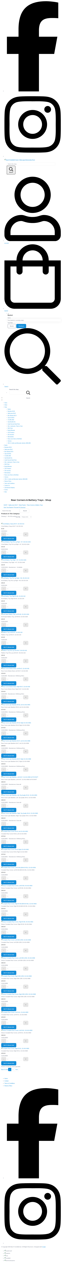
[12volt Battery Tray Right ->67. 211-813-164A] (13, 560)
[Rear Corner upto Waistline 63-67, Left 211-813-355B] (15, 741)
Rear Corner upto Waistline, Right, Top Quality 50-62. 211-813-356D (19, 815)
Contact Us (7, 485)
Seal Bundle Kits (12, 421)
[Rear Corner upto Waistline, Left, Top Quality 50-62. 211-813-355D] (19, 795)
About (5, 404)
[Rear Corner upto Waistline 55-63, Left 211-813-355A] (15, 704)
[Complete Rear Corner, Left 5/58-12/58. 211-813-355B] (16, 940)
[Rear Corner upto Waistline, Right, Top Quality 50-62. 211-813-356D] (19, 813)
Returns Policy (7, 481)
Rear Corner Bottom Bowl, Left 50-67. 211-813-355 (14, 671)
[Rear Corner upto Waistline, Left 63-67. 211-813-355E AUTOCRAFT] (19, 777)
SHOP (5, 505)
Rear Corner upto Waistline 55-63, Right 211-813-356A (15, 725)
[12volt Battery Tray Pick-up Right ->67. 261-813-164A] (16, 542)
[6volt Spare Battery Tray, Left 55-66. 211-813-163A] (15, 614)
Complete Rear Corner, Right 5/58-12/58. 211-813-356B (15, 978)
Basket (12, 326)
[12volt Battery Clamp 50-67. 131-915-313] (12, 523)
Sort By (18, 517)
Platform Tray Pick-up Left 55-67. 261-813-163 (13, 653)
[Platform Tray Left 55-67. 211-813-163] (11, 632)
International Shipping (9, 487)
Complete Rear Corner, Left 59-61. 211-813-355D (14, 1014)
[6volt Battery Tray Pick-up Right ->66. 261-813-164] (15, 578)
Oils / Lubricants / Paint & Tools (15, 426)
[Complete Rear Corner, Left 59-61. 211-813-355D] (14, 1012)
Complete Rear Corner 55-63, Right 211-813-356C (14, 852)
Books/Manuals (11, 430)
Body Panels (22, 505)
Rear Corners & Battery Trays (35, 505)
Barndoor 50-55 (11, 411)
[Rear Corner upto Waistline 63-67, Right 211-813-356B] (16, 759)
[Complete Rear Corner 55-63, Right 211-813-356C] (15, 849)
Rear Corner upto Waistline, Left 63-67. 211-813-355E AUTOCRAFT (19, 779)
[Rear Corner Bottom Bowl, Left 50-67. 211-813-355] (15, 668)
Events (6, 489)
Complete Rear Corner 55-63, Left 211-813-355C (14, 833)
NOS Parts (10, 428)
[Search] (28, 392)
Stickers (10, 441)
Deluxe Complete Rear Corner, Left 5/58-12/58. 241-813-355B (17, 960)
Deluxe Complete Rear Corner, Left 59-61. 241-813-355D (16, 1032)
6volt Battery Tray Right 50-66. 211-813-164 (12, 598)
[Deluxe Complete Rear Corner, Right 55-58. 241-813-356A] (17, 921)
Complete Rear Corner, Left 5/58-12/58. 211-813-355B (15, 942)
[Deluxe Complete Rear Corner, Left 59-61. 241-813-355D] (16, 1030)
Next (17, 1069)
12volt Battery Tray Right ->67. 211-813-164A (13, 562)
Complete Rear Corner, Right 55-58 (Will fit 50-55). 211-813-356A (18, 906)
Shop (5, 407)
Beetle (9, 409)
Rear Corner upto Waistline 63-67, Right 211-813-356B (15, 761)
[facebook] (32, 91)
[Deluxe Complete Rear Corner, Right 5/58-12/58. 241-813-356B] (18, 994)
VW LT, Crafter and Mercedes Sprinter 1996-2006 (19, 443)
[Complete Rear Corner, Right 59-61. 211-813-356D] (15, 1048)
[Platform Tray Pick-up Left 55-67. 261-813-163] (14, 650)
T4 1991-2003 (11, 419)
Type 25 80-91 (11, 417)
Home (5, 402)
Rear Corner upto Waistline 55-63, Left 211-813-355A (15, 707)
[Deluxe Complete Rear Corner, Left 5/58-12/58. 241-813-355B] (18, 958)
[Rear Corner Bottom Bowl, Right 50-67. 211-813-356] (15, 686)
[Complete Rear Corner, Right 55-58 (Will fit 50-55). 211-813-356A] (19, 903)
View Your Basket (8, 507)
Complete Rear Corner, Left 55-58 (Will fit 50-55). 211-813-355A (17, 870)
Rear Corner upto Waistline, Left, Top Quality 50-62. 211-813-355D (18, 797)
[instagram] (32, 156)
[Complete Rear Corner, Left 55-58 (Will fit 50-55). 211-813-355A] (18, 867)
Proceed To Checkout (19, 507)
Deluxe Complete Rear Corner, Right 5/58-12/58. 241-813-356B (17, 996)
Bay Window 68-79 (12, 415)
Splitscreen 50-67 (12, 413)
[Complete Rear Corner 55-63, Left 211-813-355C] (14, 831)
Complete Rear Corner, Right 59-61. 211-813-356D (14, 1051)
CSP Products (11, 432)
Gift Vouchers (11, 434)
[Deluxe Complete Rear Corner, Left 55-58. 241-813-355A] (16, 885)
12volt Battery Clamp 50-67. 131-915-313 (12, 526)
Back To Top (4, 1069)
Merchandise (11, 436)
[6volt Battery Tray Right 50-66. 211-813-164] (13, 596)
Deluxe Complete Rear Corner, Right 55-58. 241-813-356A (16, 924)
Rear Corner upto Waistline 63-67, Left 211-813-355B (15, 743)
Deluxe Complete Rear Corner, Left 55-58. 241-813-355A (16, 888)
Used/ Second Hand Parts (14, 424)
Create (44, 1246)
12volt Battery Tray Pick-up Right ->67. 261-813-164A (15, 544)
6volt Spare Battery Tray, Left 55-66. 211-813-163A (14, 616)
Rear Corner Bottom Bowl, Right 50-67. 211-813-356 (15, 689)
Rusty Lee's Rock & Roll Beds (15, 438)
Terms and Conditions (9, 483)
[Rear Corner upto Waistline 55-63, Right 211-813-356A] (16, 722)
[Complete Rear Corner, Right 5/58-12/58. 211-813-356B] (16, 976)
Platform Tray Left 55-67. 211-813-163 (11, 634)
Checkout (21, 326)
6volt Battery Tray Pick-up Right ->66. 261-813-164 (14, 580)
